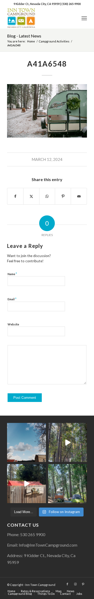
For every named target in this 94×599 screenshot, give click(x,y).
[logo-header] (39, 18)
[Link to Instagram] (75, 584)
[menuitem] (84, 18)
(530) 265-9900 (71, 4)
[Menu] (84, 18)
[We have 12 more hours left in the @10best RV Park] (67, 442)
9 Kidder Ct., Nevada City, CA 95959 (37, 4)
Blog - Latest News (24, 35)
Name (12, 274)
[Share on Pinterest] (63, 196)
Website (13, 324)
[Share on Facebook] (15, 196)
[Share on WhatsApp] (47, 196)
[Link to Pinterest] (83, 584)
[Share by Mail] (79, 196)
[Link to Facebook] (67, 584)
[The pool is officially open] (26, 483)
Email (12, 299)
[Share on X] (31, 196)
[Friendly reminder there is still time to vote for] (67, 483)
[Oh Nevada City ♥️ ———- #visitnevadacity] (26, 442)
